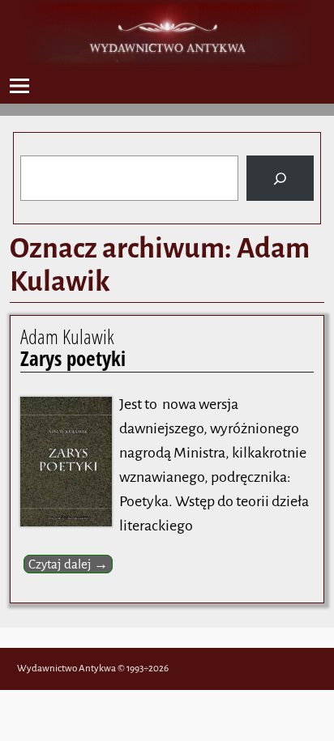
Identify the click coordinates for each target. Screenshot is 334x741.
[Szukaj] (279, 178)
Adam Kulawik (73, 347)
